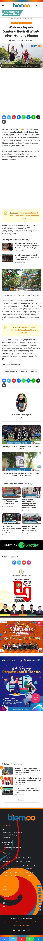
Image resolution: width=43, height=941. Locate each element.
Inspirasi (5, 893)
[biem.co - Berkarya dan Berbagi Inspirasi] (21, 5)
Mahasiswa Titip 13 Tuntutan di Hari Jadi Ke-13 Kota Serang (30, 528)
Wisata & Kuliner (27, 18)
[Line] (33, 117)
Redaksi (37, 922)
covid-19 (7, 861)
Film (28, 861)
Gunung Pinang (11, 371)
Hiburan (19, 18)
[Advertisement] (21, 90)
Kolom (5, 903)
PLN (18, 876)
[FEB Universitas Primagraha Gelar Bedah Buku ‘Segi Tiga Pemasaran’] (11, 518)
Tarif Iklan (16, 925)
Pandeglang (29, 872)
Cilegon (27, 858)
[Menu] (3, 6)
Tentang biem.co (25, 925)
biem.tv (6, 922)
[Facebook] (4, 117)
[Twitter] (9, 117)
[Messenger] (19, 117)
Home (14, 18)
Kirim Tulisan (20, 922)
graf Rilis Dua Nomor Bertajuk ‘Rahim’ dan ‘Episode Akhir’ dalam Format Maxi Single (27, 257)
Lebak (19, 868)
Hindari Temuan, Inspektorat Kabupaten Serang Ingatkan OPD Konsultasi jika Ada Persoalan (27, 770)
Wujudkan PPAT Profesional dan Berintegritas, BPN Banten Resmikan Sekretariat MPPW (29, 504)
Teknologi (6, 896)
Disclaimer (12, 922)
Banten (6, 858)
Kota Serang (8, 868)
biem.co (23, 129)
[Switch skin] (37, 6)
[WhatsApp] (24, 117)
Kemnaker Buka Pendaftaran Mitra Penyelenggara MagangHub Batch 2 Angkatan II (28, 780)
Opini (17, 872)
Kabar (6, 865)
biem (16, 858)
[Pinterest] (14, 117)
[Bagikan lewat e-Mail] (38, 117)
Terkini (27, 876)
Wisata (34, 371)
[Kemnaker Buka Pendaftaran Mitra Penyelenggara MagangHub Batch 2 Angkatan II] (7, 781)
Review (5, 900)
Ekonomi (18, 861)
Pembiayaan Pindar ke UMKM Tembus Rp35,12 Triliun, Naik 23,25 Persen (27, 790)
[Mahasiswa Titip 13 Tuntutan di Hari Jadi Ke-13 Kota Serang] (31, 518)
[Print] (4, 122)
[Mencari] (40, 6)
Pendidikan (7, 876)
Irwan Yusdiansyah (17, 40)
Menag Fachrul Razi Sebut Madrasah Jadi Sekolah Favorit (10, 502)
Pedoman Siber (29, 922)
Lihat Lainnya (21, 800)
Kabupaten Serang (20, 865)
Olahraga (7, 872)
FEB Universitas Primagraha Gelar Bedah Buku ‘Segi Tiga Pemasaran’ (11, 529)
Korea (34, 865)
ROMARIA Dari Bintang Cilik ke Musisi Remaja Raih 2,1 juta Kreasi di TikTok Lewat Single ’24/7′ (27, 246)
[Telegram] (28, 117)
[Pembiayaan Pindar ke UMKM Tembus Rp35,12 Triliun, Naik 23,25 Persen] (7, 791)
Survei (5, 910)
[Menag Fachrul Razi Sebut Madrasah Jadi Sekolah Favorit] (11, 492)
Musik (28, 868)
